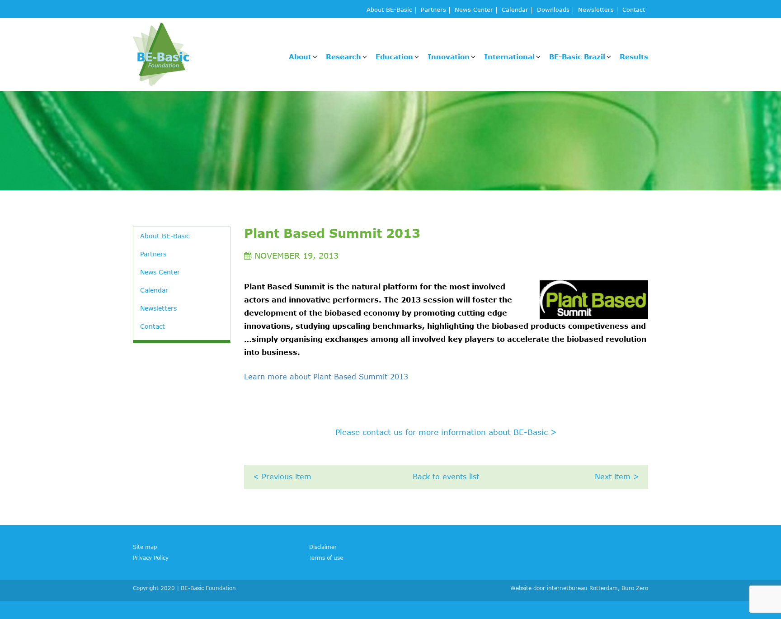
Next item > (617, 477)
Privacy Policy (151, 557)
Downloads (553, 10)
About (300, 56)
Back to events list (446, 477)
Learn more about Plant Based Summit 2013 (326, 377)
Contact (633, 10)
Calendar (515, 10)
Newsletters (596, 10)
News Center (474, 10)
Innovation (449, 56)
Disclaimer (323, 546)
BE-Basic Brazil (577, 56)
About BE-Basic (389, 10)
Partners (433, 10)
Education (394, 56)
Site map (145, 546)
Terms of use (326, 557)
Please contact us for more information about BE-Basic (446, 431)
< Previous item (282, 477)
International (509, 56)
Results (634, 56)
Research (343, 56)
